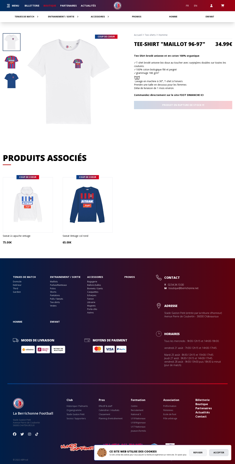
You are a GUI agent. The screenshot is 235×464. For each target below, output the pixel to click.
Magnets (91, 305)
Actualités (88, 5)
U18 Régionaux (138, 422)
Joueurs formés (138, 431)
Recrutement (137, 410)
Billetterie (32, 5)
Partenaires (68, 5)
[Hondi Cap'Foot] (78, 447)
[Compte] (211, 5)
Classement (104, 414)
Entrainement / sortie (61, 16)
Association (171, 400)
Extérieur (17, 285)
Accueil (138, 35)
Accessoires (98, 16)
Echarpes (91, 295)
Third (15, 288)
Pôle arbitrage (170, 418)
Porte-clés (92, 309)
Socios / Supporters (76, 418)
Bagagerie (92, 281)
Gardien (17, 292)
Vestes (53, 305)
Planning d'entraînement (110, 418)
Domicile (17, 281)
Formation (138, 400)
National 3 (136, 414)
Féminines (168, 410)
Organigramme (74, 410)
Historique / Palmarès (77, 406)
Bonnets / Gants (95, 288)
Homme (173, 16)
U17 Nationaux (138, 426)
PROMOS (136, 16)
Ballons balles (94, 285)
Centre (134, 406)
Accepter (218, 452)
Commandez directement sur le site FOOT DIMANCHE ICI (169, 95)
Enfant (210, 16)
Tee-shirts (150, 35)
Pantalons (55, 295)
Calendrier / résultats (109, 410)
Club (70, 400)
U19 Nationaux (138, 418)
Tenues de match (24, 16)
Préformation (169, 406)
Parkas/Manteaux (58, 285)
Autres (90, 312)
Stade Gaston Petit (75, 414)
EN (195, 5)
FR (187, 5)
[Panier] (222, 5)
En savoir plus (180, 454)
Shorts (53, 292)
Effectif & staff (105, 406)
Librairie (91, 302)
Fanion (90, 299)
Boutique (50, 5)
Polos (53, 288)
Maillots (54, 281)
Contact (201, 416)
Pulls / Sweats (56, 299)
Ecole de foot (169, 414)
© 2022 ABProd (20, 459)
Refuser (197, 452)
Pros (102, 400)
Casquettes (92, 292)
